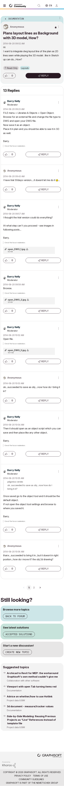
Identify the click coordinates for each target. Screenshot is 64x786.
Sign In (58, 5)
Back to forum (15, 616)
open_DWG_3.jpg (17, 350)
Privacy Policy (22, 775)
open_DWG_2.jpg (17, 299)
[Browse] (5, 5)
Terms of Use (40, 775)
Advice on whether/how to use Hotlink (29, 696)
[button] (6, 75)
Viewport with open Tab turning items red (31, 686)
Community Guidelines (31, 779)
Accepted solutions (19, 634)
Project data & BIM (16, 700)
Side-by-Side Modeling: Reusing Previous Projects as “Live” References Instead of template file (31, 720)
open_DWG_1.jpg (16, 249)
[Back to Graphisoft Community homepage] (18, 5)
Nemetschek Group (47, 783)
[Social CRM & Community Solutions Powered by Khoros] (9, 764)
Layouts (25, 68)
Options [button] (59, 18)
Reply (45, 75)
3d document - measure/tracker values (30, 706)
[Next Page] (40, 587)
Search (39, 5)
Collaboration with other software (23, 680)
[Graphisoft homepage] (49, 756)
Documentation (14, 690)
